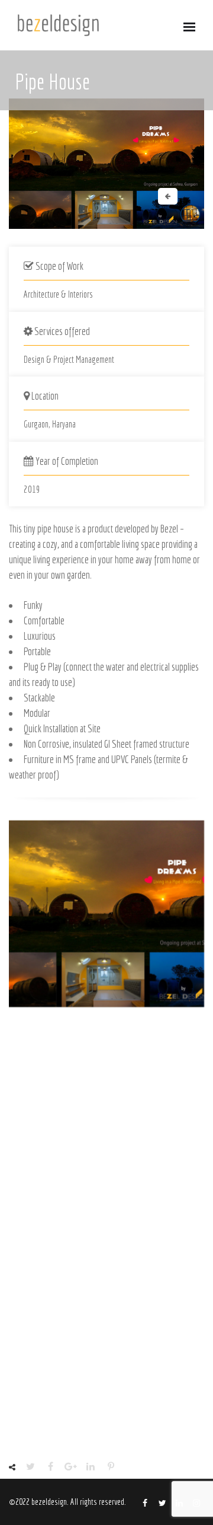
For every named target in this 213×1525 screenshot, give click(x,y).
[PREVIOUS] (168, 196)
